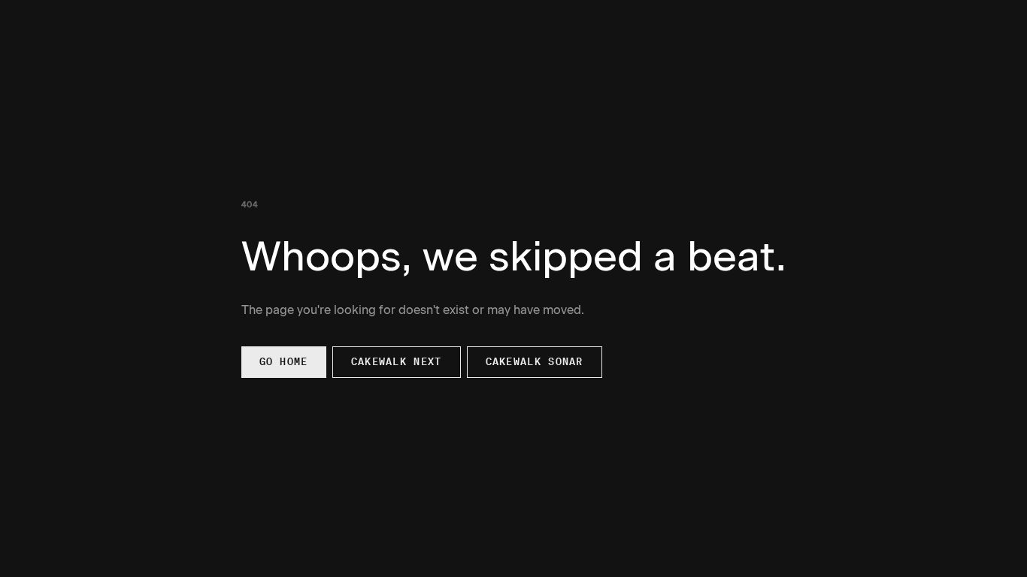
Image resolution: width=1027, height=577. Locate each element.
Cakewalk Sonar (534, 361)
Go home (283, 361)
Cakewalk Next (396, 361)
